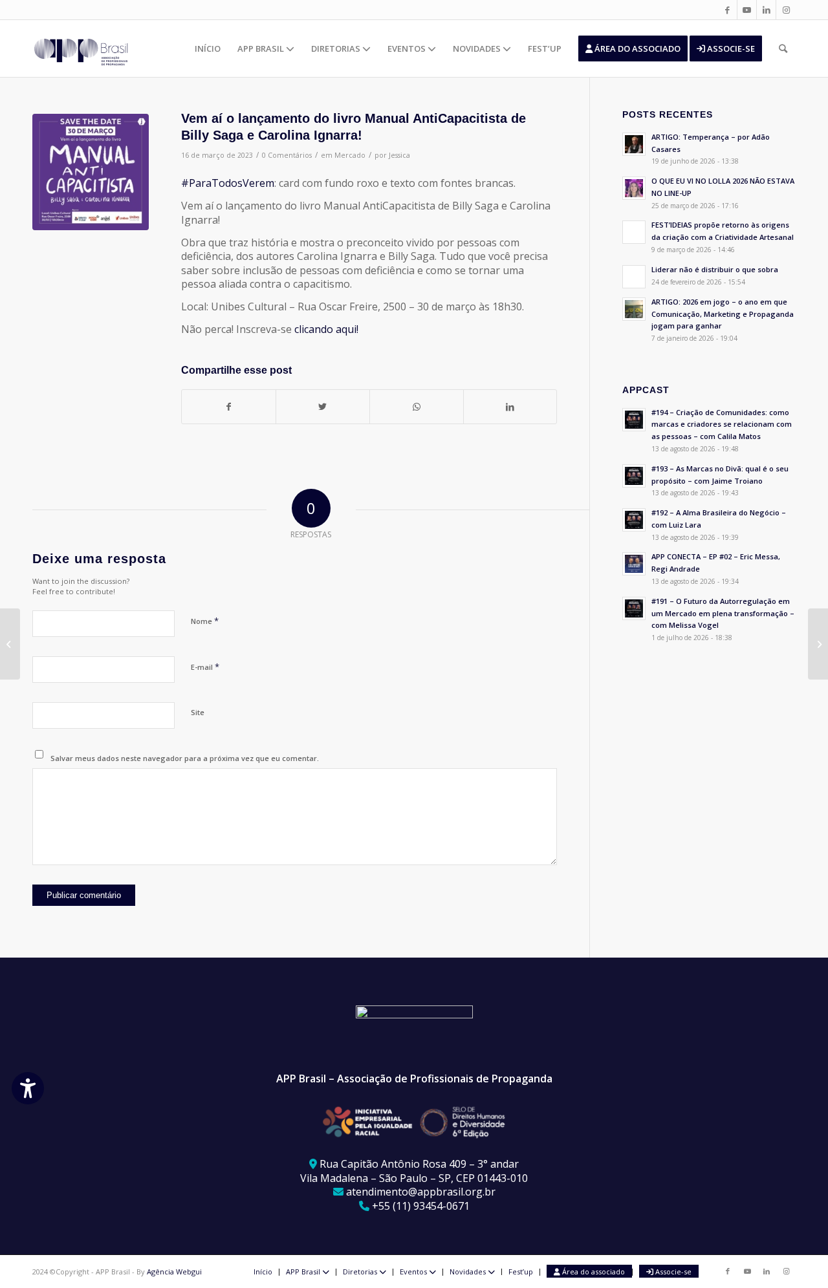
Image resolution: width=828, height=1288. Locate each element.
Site (197, 712)
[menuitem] (207, 48)
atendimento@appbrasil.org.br (421, 1192)
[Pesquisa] (783, 48)
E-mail (205, 666)
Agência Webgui (174, 1271)
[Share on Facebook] (229, 407)
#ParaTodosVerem (227, 183)
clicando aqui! (326, 329)
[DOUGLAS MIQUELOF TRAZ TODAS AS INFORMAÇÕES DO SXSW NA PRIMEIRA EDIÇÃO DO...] (10, 644)
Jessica (399, 155)
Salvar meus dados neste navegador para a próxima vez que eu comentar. (184, 758)
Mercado (349, 155)
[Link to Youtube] (746, 9)
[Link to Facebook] (727, 9)
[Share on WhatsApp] (416, 407)
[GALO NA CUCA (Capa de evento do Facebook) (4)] (90, 172)
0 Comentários (287, 155)
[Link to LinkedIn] (766, 9)
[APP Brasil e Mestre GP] (818, 644)
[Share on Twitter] (322, 407)
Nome (205, 621)
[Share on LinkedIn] (510, 407)
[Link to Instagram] (786, 9)
